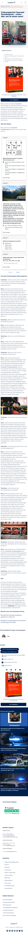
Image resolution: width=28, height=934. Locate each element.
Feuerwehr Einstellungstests (9, 367)
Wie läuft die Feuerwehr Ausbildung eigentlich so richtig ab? (11, 616)
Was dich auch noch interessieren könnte (13, 58)
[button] (6, 669)
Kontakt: (6, 61)
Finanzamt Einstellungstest (8, 912)
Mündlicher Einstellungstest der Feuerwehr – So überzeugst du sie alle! (14, 621)
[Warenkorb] (25, 2)
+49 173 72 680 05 (10, 834)
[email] (7, 931)
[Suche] (22, 2)
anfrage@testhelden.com (10, 845)
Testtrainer (11, 606)
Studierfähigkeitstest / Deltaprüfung (10, 907)
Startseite (3, 6)
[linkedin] (14, 931)
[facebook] (10, 931)
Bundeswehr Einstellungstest (9, 902)
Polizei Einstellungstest (7, 899)
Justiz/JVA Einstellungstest (8, 910)
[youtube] (22, 931)
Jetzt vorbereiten (14, 100)
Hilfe (16, 837)
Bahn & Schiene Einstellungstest (9, 915)
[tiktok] (19, 931)
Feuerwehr (8, 6)
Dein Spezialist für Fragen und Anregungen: (14, 60)
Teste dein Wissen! (9, 54)
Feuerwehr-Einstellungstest (13, 551)
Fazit (6, 57)
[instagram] (12, 931)
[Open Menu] (2, 2)
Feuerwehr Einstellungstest (9, 128)
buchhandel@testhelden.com (11, 851)
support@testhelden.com (10, 836)
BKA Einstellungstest (7, 905)
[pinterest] (17, 931)
